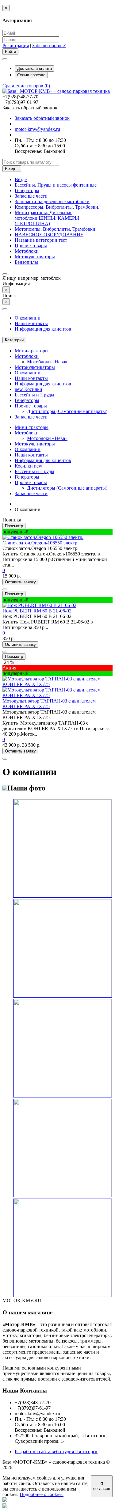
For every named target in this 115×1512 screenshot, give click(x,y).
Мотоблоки (27, 251)
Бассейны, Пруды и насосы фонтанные (56, 185)
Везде (21, 179)
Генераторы (27, 190)
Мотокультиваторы (35, 256)
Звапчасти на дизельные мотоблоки (52, 201)
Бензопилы (26, 262)
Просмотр (14, 526)
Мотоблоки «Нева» (47, 361)
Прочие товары (31, 245)
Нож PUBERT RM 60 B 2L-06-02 (36, 610)
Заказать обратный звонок (42, 118)
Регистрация (15, 45)
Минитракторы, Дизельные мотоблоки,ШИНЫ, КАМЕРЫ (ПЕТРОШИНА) (47, 218)
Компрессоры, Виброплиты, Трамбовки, (57, 207)
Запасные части (31, 196)
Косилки (28, 389)
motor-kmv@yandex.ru (37, 129)
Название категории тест (41, 240)
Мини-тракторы (31, 350)
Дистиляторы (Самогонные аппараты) (67, 411)
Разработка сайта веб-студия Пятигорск (56, 1451)
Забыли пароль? (49, 45)
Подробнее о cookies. (41, 1494)
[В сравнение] (4, 589)
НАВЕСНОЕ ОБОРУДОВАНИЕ (49, 234)
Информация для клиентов (43, 329)
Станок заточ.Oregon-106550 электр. (40, 542)
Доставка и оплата (34, 68)
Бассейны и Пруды (34, 394)
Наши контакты (31, 323)
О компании (27, 317)
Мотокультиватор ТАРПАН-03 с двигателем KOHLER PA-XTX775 (49, 703)
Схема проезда (31, 75)
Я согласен (101, 1486)
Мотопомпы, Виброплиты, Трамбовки (55, 229)
